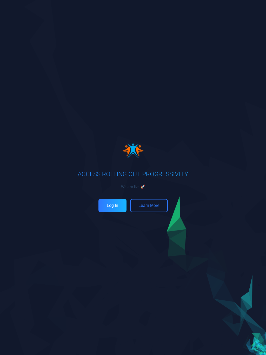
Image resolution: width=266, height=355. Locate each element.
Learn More (148, 205)
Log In (112, 205)
